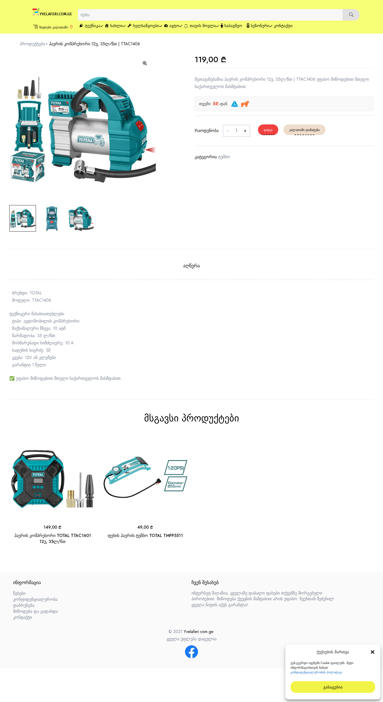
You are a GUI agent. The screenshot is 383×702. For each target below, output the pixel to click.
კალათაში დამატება (304, 130)
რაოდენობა (207, 131)
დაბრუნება (23, 605)
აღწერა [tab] (191, 265)
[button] (372, 652)
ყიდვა (268, 130)
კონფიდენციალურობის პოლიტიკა (316, 672)
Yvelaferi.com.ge (198, 632)
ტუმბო (224, 157)
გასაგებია (333, 687)
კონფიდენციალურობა (35, 599)
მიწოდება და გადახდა (35, 611)
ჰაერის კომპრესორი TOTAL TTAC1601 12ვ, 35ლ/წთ (52, 538)
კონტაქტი (22, 617)
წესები (19, 593)
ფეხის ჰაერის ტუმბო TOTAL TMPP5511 (145, 536)
